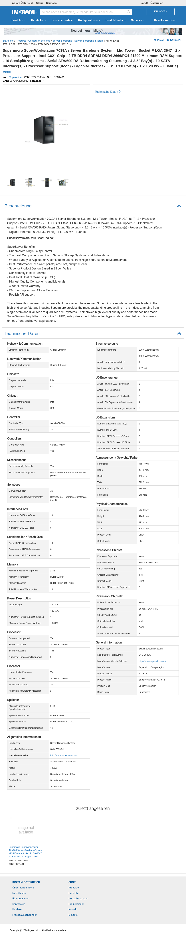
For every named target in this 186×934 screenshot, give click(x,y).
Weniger (7, 72)
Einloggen (160, 11)
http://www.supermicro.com (63, 755)
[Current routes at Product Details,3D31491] (26, 830)
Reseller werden (164, 20)
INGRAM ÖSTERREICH (26, 882)
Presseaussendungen (24, 914)
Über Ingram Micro (23, 887)
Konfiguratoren (88, 20)
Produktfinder (115, 20)
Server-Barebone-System (89, 40)
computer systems (39, 40)
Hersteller (37, 20)
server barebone (62, 40)
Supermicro (16, 77)
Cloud (40, 2)
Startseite (8, 40)
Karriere (17, 909)
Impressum (18, 903)
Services (51, 2)
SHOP (72, 882)
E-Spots (73, 914)
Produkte (17, 20)
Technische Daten (106, 91)
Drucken (175, 40)
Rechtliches (19, 893)
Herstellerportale (62, 20)
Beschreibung (18, 205)
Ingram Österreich (22, 2)
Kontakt (72, 909)
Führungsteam (20, 898)
